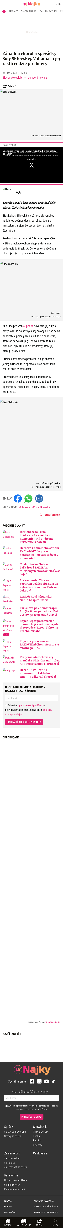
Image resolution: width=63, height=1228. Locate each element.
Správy (13, 11)
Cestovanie (40, 1153)
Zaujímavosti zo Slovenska (12, 1160)
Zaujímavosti (48, 11)
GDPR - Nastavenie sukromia (46, 1212)
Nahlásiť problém (51, 514)
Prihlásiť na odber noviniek (24, 722)
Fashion (37, 1140)
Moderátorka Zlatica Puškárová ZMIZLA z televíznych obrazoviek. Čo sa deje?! (40, 569)
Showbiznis (28, 11)
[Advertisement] (31, 877)
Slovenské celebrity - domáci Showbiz (25, 77)
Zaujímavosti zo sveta (15, 1167)
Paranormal (11, 1175)
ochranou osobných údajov (36, 1109)
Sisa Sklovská (42, 507)
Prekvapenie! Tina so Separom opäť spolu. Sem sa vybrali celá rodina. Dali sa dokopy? (39, 585)
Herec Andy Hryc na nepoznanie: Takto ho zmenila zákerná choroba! (38, 673)
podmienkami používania (31, 705)
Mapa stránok (10, 1212)
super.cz (28, 326)
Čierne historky (12, 1184)
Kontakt (8, 1206)
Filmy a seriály (40, 1131)
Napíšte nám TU (53, 1022)
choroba (26, 507)
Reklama (7, 1201)
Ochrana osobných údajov (46, 1206)
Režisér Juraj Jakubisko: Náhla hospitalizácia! (36, 598)
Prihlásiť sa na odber (31, 1116)
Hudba (36, 1136)
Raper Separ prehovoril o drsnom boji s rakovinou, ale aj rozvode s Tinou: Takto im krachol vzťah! (39, 626)
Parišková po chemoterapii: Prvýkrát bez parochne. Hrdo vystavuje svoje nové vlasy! (39, 611)
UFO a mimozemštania (15, 1180)
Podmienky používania (43, 1201)
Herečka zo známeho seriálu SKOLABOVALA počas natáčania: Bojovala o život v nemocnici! (39, 553)
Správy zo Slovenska (15, 1131)
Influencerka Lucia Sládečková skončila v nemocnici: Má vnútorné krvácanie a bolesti (36, 537)
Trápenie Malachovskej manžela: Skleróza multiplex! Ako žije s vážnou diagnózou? (40, 660)
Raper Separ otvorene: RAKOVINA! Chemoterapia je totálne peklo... (39, 644)
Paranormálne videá (14, 1189)
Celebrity (37, 1145)
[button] (52, 4)
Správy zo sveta (12, 1136)
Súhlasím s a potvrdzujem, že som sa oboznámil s (33, 1107)
